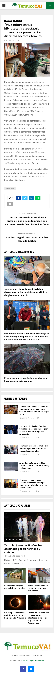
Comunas (8, 21)
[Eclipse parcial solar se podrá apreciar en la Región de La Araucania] (15, 602)
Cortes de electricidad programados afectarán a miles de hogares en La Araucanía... (38, 618)
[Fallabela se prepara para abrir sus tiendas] (15, 575)
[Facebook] (23, 669)
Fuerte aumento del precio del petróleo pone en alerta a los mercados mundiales (33, 448)
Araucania (10, 188)
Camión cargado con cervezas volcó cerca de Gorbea (27, 239)
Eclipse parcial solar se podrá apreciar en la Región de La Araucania (15, 615)
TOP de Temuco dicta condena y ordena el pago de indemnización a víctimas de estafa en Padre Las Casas (27, 221)
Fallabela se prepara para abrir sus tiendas (14, 587)
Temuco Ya (17, 21)
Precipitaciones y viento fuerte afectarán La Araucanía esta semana (26, 379)
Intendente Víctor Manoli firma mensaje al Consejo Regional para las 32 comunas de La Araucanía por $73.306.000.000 (26, 337)
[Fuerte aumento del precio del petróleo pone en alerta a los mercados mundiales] (11, 449)
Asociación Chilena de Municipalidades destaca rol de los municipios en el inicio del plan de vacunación (25, 292)
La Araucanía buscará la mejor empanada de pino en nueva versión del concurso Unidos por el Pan (34, 410)
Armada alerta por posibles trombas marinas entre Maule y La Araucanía (34, 465)
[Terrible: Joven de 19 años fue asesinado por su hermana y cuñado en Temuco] (27, 527)
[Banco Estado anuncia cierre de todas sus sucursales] (39, 575)
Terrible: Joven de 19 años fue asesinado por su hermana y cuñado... (23, 549)
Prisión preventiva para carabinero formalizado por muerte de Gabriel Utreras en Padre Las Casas (33, 483)
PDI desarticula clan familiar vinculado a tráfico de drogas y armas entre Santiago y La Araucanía (33, 430)
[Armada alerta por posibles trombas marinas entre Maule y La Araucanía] (11, 466)
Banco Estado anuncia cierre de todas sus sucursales (38, 588)
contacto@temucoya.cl (33, 660)
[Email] (31, 669)
